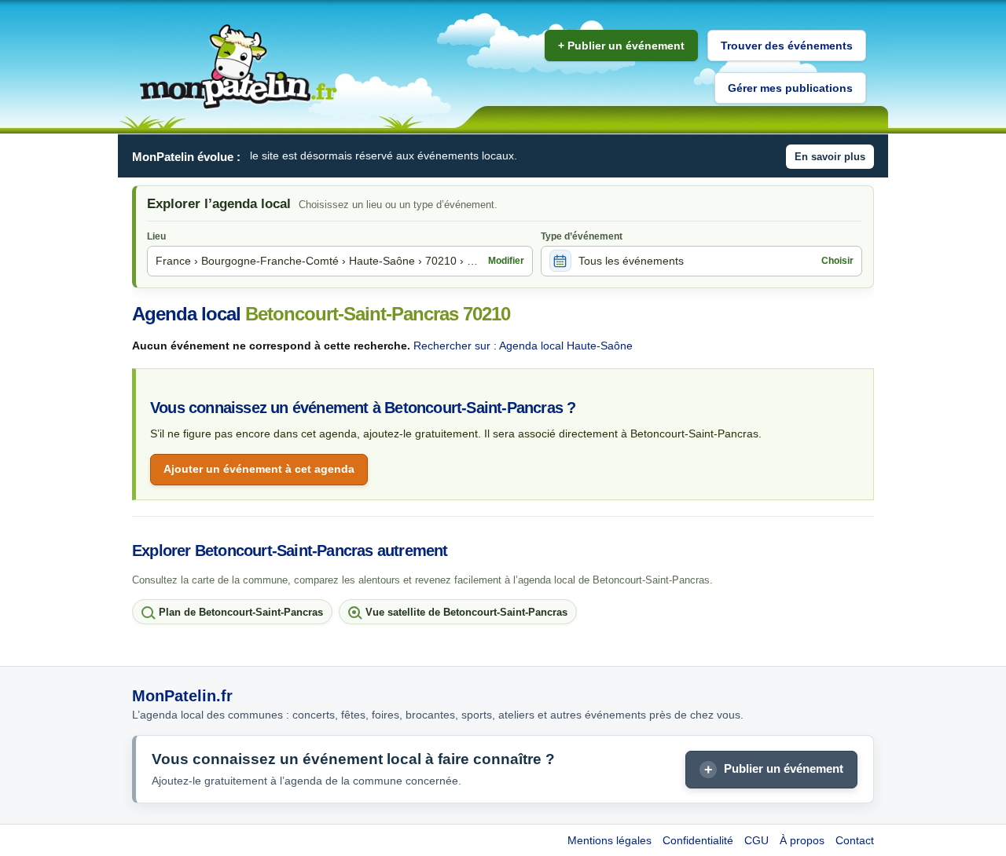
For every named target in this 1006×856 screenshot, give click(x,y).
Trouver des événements (787, 45)
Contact (854, 840)
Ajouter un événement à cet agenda (258, 469)
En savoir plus (830, 157)
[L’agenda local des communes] (238, 67)
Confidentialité (698, 840)
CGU (756, 840)
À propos (802, 840)
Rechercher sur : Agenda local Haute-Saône (523, 345)
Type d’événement (581, 236)
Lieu (156, 236)
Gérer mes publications (790, 88)
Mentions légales (609, 840)
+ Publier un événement (621, 45)
